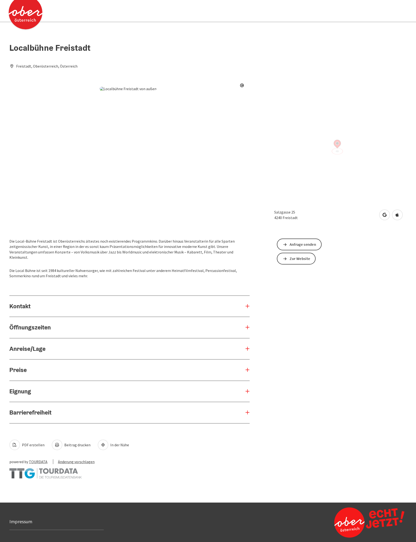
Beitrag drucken (77, 444)
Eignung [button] (20, 391)
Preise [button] (18, 370)
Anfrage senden (303, 244)
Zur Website (300, 258)
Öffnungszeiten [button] (30, 327)
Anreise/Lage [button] (27, 349)
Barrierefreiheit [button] (30, 412)
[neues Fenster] (45, 471)
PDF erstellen (33, 444)
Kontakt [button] (20, 306)
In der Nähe (119, 444)
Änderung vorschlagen (76, 461)
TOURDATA (38, 461)
